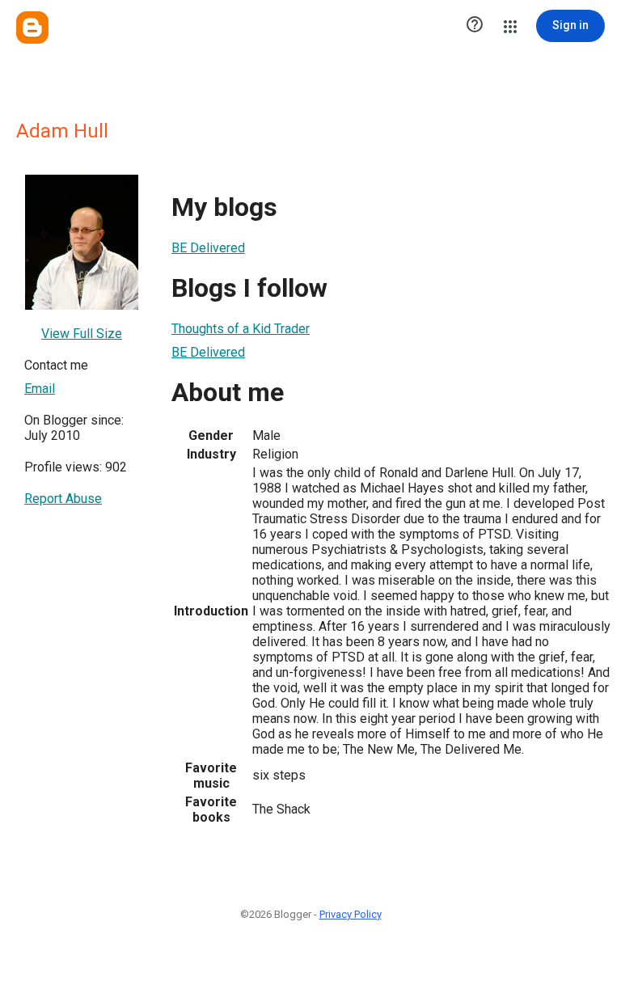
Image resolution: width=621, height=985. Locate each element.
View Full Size (81, 333)
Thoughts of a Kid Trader (240, 328)
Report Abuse (63, 498)
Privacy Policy (350, 914)
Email (39, 388)
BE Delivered (208, 248)
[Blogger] (32, 27)
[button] (474, 25)
